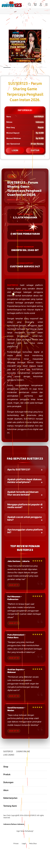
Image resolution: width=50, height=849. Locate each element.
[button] (35, 4)
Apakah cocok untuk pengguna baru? (24, 518)
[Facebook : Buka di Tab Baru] (16, 837)
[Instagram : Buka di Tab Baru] (27, 837)
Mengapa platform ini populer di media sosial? (24, 506)
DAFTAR (35, 150)
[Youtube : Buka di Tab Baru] (33, 837)
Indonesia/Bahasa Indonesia (13, 824)
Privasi (15, 844)
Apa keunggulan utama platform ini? (25, 531)
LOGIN (15, 150)
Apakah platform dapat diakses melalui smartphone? (24, 480)
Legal (24, 844)
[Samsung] (8, 4)
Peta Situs (33, 844)
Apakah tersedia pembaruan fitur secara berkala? (22, 493)
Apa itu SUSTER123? (18, 469)
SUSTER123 (12, 285)
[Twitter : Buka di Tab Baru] (22, 837)
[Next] (47, 424)
